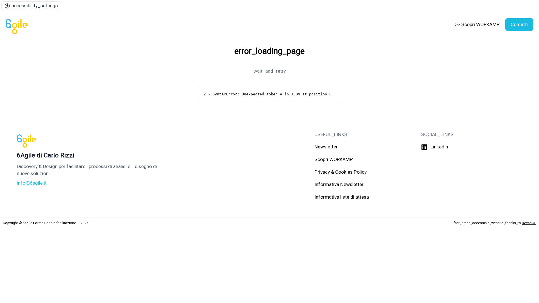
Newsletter (326, 147)
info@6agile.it (32, 183)
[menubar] (31, 5)
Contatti (519, 24)
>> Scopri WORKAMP (477, 24)
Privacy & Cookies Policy (340, 172)
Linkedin (439, 147)
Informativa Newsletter (339, 184)
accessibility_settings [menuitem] (35, 5)
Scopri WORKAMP (333, 159)
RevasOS (529, 223)
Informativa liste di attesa (341, 197)
